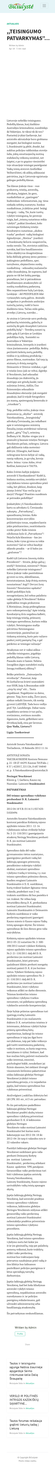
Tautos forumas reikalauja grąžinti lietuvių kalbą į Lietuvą (26, 1424)
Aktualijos (13, 23)
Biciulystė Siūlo (16, 1383)
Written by (16, 45)
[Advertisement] (27, 84)
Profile (20, 1334)
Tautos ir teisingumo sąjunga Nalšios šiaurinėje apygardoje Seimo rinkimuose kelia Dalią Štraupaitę (26, 1370)
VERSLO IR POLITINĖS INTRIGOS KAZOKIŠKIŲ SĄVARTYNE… (24, 1399)
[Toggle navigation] (44, 5)
